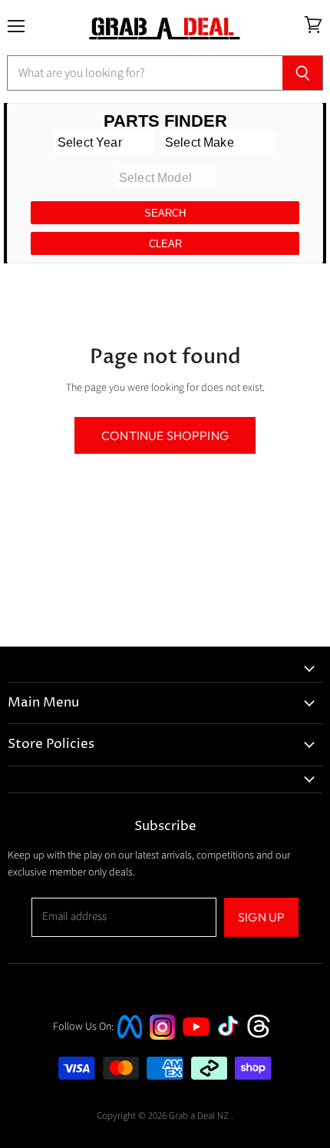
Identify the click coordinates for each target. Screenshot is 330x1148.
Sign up (261, 917)
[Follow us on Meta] (129, 1040)
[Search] (302, 73)
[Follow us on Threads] (263, 1036)
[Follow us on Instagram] (162, 1036)
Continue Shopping (165, 435)
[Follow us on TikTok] (233, 1038)
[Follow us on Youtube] (198, 1050)
